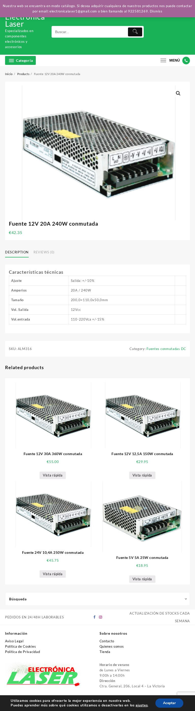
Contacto (107, 641)
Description (17, 252)
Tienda (105, 652)
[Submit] (135, 31)
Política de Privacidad (22, 652)
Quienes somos (112, 646)
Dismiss (156, 11)
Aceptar (169, 703)
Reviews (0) (44, 252)
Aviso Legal (14, 641)
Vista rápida (52, 475)
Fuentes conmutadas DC (166, 349)
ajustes (142, 705)
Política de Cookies (20, 646)
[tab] (18, 252)
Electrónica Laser (25, 20)
